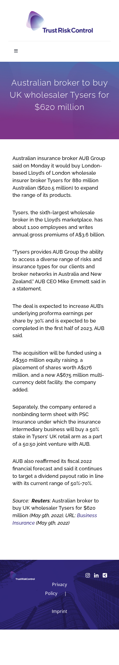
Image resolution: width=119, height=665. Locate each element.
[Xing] (105, 575)
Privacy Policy (56, 588)
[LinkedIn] (96, 575)
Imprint (59, 611)
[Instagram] (88, 575)
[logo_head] (59, 13)
